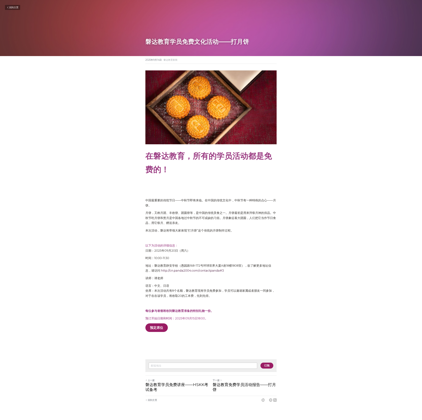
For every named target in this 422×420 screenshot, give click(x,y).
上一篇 (151, 380)
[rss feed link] (275, 400)
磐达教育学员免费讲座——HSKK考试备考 (176, 387)
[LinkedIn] (263, 400)
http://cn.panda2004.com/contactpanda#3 (192, 270)
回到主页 (13, 7)
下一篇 (216, 380)
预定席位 (156, 328)
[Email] (270, 400)
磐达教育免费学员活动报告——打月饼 (244, 387)
